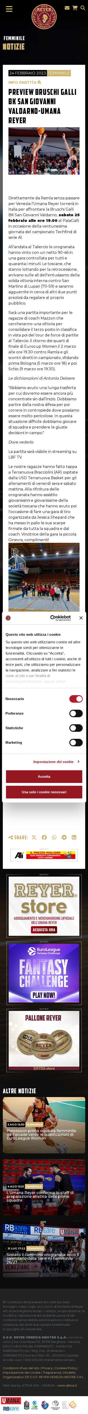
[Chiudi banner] (81, 618)
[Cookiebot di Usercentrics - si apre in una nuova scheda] (52, 618)
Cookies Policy (66, 1368)
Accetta (44, 776)
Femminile (14, 38)
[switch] (76, 713)
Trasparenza (52, 1372)
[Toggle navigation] (7, 9)
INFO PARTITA (23, 82)
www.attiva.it (67, 1385)
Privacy (47, 1368)
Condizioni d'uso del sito (21, 1368)
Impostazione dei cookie (53, 762)
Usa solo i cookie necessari (44, 792)
